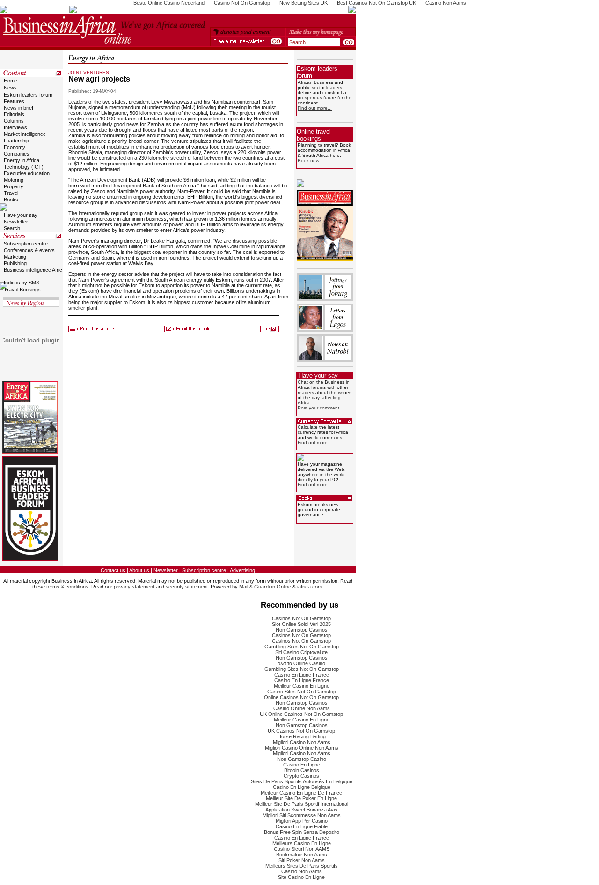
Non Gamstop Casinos (302, 629)
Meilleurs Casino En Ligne (301, 843)
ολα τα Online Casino (301, 663)
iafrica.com (309, 586)
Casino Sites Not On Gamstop (301, 691)
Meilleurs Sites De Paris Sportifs (301, 866)
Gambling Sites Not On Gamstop (301, 646)
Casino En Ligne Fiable (302, 826)
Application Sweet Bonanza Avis (301, 809)
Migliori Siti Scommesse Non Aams (302, 815)
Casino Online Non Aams (301, 708)
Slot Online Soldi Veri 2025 (301, 624)
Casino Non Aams (301, 871)
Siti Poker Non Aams (301, 860)
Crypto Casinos (301, 776)
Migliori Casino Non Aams (301, 742)
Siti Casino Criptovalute (301, 652)
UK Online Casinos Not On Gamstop (301, 714)
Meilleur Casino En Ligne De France (301, 793)
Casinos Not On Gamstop (301, 618)
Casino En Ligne (301, 764)
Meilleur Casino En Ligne (301, 686)
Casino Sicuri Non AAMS (301, 849)
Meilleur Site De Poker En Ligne (301, 798)
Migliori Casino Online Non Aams (301, 748)
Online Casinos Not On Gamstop (301, 697)
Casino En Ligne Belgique (301, 787)
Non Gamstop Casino (301, 759)
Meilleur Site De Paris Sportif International (301, 804)
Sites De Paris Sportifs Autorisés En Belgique (301, 781)
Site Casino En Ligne (301, 877)
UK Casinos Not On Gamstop (301, 731)
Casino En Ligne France (301, 674)
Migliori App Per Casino (302, 821)
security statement (187, 586)
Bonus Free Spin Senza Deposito (301, 832)
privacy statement (134, 586)
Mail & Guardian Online (265, 586)
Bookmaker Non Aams (301, 854)
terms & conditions (67, 586)
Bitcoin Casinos (301, 770)
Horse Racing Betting (302, 736)
